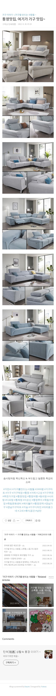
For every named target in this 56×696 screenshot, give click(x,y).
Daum (27, 687)
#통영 (26, 493)
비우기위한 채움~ (11, 656)
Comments (8, 639)
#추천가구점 (9, 496)
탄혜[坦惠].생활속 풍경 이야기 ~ (22, 652)
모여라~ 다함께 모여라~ (13, 558)
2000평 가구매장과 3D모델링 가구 (17, 555)
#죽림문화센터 (13, 503)
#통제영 (18, 500)
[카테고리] (4, 3)
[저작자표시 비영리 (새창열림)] (37, 520)
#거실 (25, 507)
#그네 (21, 511)
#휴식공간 (29, 511)
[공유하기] (14, 520)
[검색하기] (52, 3)
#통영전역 (38, 503)
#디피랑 (9, 500)
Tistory (44, 687)
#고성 (39, 493)
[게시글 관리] (18, 520)
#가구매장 (17, 493)
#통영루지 (37, 500)
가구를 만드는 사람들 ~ (27, 534)
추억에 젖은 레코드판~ (12, 545)
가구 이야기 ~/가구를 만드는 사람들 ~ (19, 14)
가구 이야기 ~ (10, 534)
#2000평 (39, 489)
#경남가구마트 (13, 507)
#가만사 (7, 489)
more (51, 576)
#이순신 (27, 500)
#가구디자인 (35, 507)
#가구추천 (48, 493)
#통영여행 (32, 496)
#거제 (33, 493)
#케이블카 (27, 503)
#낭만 (38, 511)
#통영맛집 (21, 496)
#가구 (9, 493)
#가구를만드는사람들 (23, 489)
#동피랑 (43, 496)
